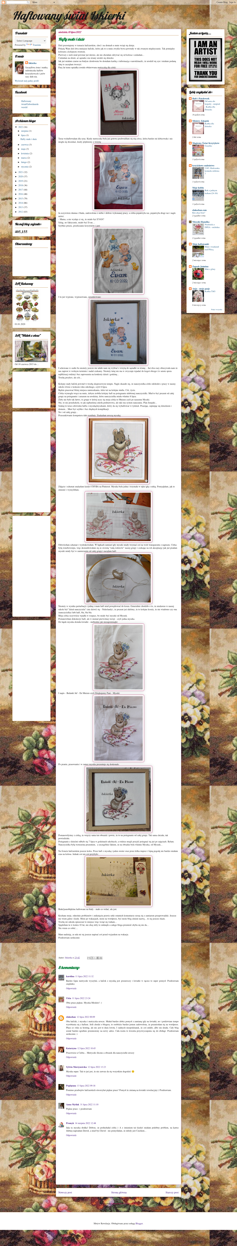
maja (23, 148)
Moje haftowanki (200, 244)
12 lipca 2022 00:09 (86, 1016)
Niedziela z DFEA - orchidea (212, 226)
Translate (37, 44)
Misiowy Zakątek (200, 121)
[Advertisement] (31, 389)
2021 (21, 172)
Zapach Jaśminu (200, 266)
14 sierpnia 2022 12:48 (85, 1123)
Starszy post (172, 1192)
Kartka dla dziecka (209, 125)
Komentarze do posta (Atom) (124, 1203)
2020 (21, 176)
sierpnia (25, 130)
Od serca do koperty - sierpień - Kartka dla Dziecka (212, 105)
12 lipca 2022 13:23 (97, 1066)
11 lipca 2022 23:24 (81, 998)
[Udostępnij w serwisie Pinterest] (101, 958)
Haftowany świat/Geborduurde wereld (30, 104)
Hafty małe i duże (28, 139)
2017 (21, 189)
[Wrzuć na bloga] (91, 958)
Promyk (70, 1123)
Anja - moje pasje (201, 288)
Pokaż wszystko (216, 309)
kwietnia (25, 153)
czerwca (25, 144)
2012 (21, 211)
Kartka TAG (210, 291)
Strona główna (119, 1192)
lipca (23, 135)
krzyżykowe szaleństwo (203, 165)
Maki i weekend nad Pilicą (212, 248)
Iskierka (32, 63)
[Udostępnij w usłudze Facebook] (97, 958)
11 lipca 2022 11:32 (84, 976)
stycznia (25, 166)
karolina (70, 976)
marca (24, 157)
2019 (21, 180)
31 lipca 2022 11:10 (89, 1104)
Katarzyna (71, 1048)
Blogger (139, 1223)
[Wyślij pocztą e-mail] (88, 958)
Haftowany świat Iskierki (68, 15)
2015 (21, 198)
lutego (24, 162)
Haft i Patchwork (200, 98)
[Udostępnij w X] (94, 958)
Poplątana (71, 1085)
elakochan (71, 1017)
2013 (21, 207)
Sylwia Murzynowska (76, 1067)
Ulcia (68, 998)
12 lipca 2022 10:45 (86, 1048)
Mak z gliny (210, 269)
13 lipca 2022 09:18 (86, 1085)
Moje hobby (198, 187)
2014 (21, 202)
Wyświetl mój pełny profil (27, 80)
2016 (21, 193)
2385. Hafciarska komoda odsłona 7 (212, 171)
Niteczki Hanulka (200, 221)
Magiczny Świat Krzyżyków (205, 143)
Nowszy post (65, 1192)
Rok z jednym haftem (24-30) (211, 191)
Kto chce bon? (198, 212)
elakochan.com (199, 210)
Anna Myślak (72, 1104)
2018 (21, 185)
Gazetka (208, 145)
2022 (21, 126)
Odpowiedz (71, 988)
